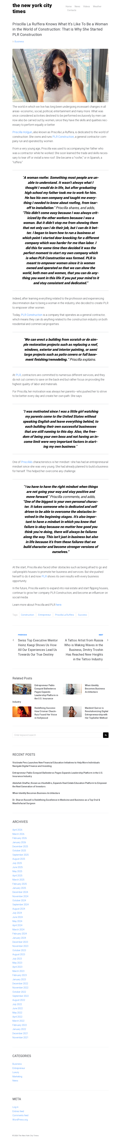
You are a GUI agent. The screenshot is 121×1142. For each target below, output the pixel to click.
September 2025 (20, 855)
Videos (86, 6)
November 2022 (20, 987)
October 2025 (19, 850)
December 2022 (20, 983)
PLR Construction (63, 136)
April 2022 (17, 1016)
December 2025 (20, 846)
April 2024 (17, 925)
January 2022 (19, 1029)
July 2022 (17, 1004)
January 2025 (19, 888)
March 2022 (18, 1021)
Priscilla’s (26, 462)
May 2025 (17, 871)
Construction (27, 615)
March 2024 (18, 929)
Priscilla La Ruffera (64, 615)
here (58, 604)
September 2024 (20, 904)
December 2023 (20, 942)
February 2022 (19, 1025)
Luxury (15, 1072)
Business (19, 41)
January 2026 (19, 842)
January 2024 (19, 938)
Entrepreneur (44, 615)
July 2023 (17, 958)
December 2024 (20, 892)
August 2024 (18, 909)
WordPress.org (20, 1119)
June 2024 (17, 917)
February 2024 (19, 933)
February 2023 (19, 975)
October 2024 (19, 900)
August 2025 (18, 859)
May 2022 (17, 1012)
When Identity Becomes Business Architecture (95, 688)
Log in (15, 1107)
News (77, 6)
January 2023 (19, 979)
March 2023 (18, 971)
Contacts (71, 10)
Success (82, 615)
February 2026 (19, 838)
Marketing (17, 1076)
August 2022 (18, 1000)
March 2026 (18, 834)
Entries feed (18, 1111)
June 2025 (17, 867)
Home (69, 6)
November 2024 (20, 896)
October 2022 (19, 992)
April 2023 (17, 967)
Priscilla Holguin (22, 132)
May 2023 (17, 963)
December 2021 (20, 1033)
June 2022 (17, 1008)
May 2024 (17, 921)
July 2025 (17, 863)
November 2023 (20, 946)
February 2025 (19, 884)
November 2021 (20, 1037)
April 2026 (17, 830)
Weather (97, 6)
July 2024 (17, 913)
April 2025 (17, 875)
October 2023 (19, 950)
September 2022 (20, 996)
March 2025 (18, 879)
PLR (18, 375)
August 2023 (18, 954)
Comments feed (20, 1115)
